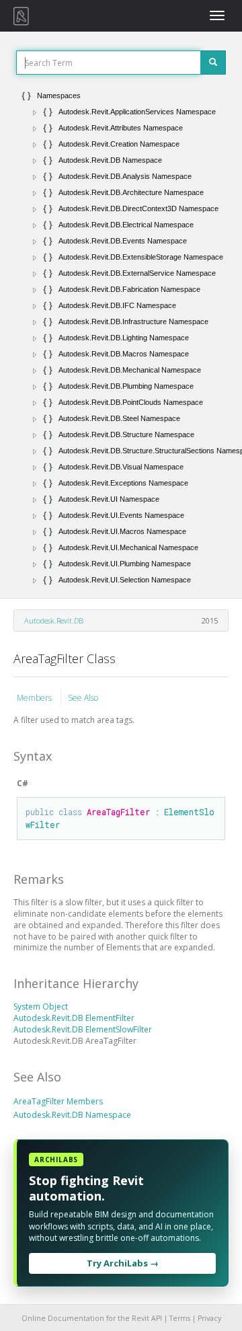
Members (35, 697)
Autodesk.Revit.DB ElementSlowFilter (82, 1029)
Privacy (209, 1318)
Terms (179, 1318)
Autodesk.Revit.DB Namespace (72, 1114)
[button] (35, 112)
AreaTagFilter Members (58, 1101)
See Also (83, 697)
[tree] (121, 337)
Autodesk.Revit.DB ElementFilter (73, 1018)
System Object (40, 1006)
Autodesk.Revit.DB (53, 620)
